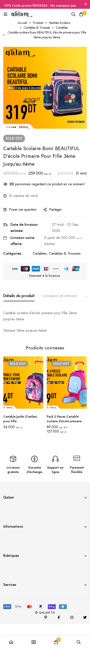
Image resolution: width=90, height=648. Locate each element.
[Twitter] (85, 617)
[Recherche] (73, 14)
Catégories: (12, 253)
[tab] (19, 296)
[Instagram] (72, 617)
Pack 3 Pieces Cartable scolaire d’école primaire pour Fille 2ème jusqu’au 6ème (64, 423)
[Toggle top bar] (85, 4)
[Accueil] (11, 642)
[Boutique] (33, 642)
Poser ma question (22, 209)
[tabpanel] (45, 322)
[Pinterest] (45, 617)
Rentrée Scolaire (59, 23)
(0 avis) (81, 173)
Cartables (62, 27)
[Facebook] (59, 617)
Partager (55, 209)
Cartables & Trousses (37, 27)
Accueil (22, 23)
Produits (38, 23)
